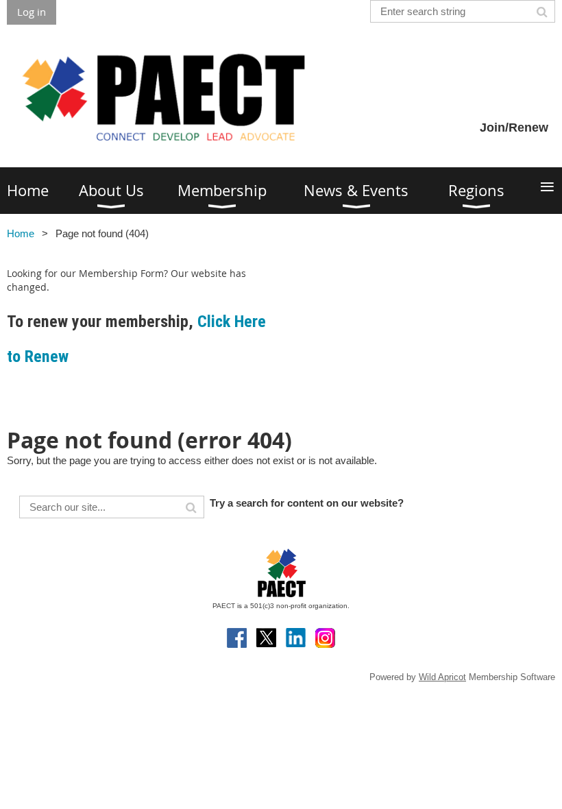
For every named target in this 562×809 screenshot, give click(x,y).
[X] (266, 638)
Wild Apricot (442, 677)
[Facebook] (237, 638)
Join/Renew (514, 127)
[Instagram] (325, 638)
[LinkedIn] (296, 638)
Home (20, 233)
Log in (31, 12)
